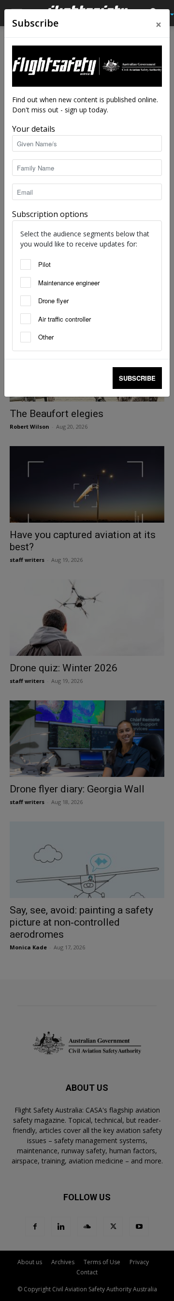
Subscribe (137, 378)
